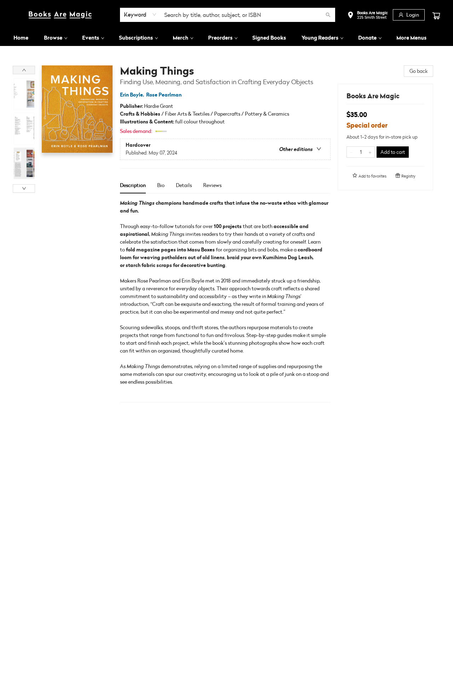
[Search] (328, 15)
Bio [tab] (161, 185)
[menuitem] (21, 38)
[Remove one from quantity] (351, 152)
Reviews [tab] (212, 185)
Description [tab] (133, 185)
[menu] (226, 38)
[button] (367, 15)
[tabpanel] (225, 300)
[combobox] (140, 14)
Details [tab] (184, 185)
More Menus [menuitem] (411, 37)
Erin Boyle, (132, 94)
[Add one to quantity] (370, 152)
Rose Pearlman (164, 94)
